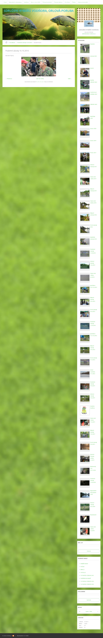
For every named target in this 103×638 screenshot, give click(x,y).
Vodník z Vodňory (92, 407)
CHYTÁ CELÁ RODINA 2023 (93, 93)
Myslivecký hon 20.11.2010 (93, 468)
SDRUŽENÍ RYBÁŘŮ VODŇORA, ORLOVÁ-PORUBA (39, 11)
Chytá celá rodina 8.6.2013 (93, 275)
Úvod (5, 2)
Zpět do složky (40, 78)
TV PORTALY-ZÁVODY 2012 (87, 581)
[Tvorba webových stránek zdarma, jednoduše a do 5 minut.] (13, 635)
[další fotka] (69, 66)
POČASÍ (82, 566)
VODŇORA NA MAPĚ (86, 578)
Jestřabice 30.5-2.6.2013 (93, 286)
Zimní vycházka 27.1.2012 (92, 371)
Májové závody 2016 (93, 214)
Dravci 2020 (93, 128)
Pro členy (67, 2)
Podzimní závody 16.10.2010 (24, 42)
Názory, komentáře (83, 2)
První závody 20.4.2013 (93, 310)
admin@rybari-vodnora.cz (89, 33)
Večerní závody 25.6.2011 (92, 396)
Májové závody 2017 (93, 189)
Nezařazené (93, 514)
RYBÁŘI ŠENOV (84, 563)
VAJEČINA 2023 (92, 117)
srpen (87, 611)
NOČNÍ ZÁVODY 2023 (93, 81)
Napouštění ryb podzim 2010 (93, 492)
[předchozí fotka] (8, 66)
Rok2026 (92, 44)
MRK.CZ (82, 569)
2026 (91, 611)
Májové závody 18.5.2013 (92, 299)
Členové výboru (58, 2)
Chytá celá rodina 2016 (93, 202)
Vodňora (26, 2)
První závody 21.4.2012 (93, 358)
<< (80, 611)
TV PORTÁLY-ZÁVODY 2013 (87, 584)
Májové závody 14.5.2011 (92, 432)
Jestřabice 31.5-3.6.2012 (93, 334)
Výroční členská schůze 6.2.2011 (92, 457)
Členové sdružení (47, 2)
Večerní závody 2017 (93, 165)
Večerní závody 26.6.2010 (92, 504)
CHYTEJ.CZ (83, 572)
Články (74, 2)
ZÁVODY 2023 (93, 104)
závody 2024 (93, 56)
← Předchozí (9, 78)
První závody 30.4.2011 (93, 443)
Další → (70, 78)
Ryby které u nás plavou (15, 2)
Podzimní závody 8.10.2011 (92, 383)
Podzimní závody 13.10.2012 (93, 323)
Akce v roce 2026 (35, 2)
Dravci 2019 (93, 140)
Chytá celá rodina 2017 (93, 177)
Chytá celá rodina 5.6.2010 (93, 528)
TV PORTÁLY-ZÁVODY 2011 (87, 575)
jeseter (92, 68)
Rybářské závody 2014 (93, 238)
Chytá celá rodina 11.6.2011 (93, 420)
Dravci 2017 (93, 152)
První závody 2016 (93, 226)
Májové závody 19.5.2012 (92, 347)
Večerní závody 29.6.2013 (92, 263)
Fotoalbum (12, 42)
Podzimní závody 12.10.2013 (93, 251)
